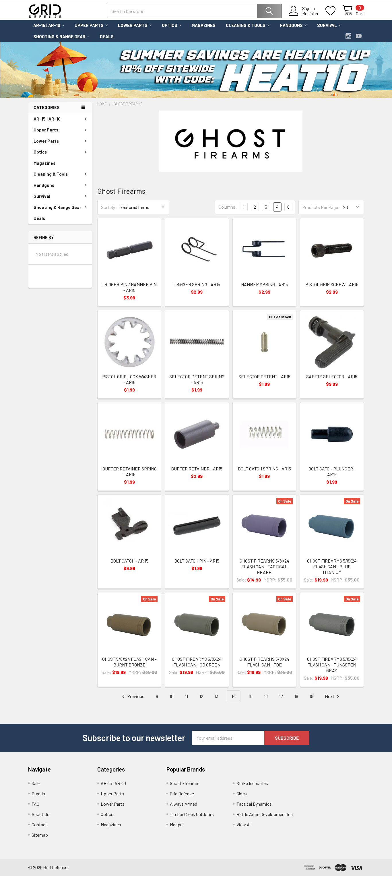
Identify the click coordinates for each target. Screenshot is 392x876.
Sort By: (109, 207)
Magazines (204, 25)
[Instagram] (348, 36)
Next (330, 696)
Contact (39, 824)
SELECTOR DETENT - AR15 (264, 376)
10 (172, 696)
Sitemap (40, 835)
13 (216, 696)
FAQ (35, 804)
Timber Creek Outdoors (192, 814)
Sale (36, 783)
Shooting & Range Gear (59, 36)
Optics (169, 25)
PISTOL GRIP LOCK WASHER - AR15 (129, 379)
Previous (135, 696)
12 (201, 696)
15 (251, 696)
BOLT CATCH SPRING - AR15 (264, 468)
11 (186, 696)
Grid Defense (182, 793)
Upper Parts (89, 25)
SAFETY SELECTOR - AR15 (331, 376)
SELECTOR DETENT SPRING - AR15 (196, 379)
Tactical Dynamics (254, 804)
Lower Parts (133, 25)
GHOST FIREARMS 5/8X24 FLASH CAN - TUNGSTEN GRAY (332, 664)
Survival (327, 25)
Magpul (176, 824)
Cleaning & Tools (245, 25)
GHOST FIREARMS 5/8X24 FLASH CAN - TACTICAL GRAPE (264, 566)
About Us (40, 814)
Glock (241, 793)
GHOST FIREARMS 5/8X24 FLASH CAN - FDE (264, 661)
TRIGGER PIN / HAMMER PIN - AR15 (129, 287)
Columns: (228, 207)
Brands (38, 793)
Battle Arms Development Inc (264, 814)
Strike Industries (252, 783)
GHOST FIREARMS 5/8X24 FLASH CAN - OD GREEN (197, 661)
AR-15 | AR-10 (46, 25)
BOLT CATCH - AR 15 (129, 560)
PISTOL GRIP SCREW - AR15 (331, 284)
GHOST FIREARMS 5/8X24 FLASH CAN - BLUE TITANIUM (332, 566)
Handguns (291, 25)
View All (243, 824)
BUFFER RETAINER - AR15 (196, 468)
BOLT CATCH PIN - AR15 (196, 560)
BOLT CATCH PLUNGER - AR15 (332, 471)
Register (310, 13)
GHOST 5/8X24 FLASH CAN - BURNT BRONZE (129, 661)
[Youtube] (359, 36)
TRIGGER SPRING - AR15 (197, 284)
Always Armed (183, 804)
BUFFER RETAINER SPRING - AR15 (129, 471)
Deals (107, 36)
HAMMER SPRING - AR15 (264, 284)
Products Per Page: (321, 207)
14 (234, 696)
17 (281, 696)
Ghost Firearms (184, 783)
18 (296, 696)
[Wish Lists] (333, 11)
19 (311, 696)
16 (266, 696)
